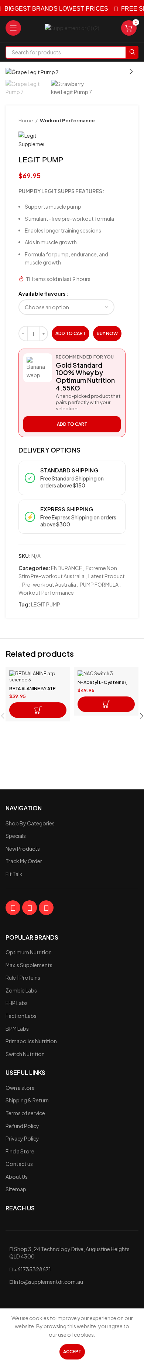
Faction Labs (21, 1015)
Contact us (19, 1163)
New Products (23, 848)
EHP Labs (17, 1003)
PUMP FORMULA (99, 584)
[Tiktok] (46, 907)
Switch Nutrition (25, 1054)
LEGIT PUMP (45, 604)
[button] (37, 710)
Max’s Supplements (29, 965)
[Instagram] (29, 907)
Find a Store (20, 1151)
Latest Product (106, 576)
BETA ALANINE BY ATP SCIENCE (32, 691)
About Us (17, 1176)
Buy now (107, 333)
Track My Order (24, 861)
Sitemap (16, 1189)
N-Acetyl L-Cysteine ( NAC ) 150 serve (102, 685)
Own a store (20, 1087)
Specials (16, 835)
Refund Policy (22, 1126)
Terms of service (25, 1113)
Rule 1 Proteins (23, 977)
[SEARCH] (132, 52)
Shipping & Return (27, 1100)
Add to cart (70, 333)
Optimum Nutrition (29, 952)
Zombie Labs (21, 990)
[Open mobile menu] (13, 28)
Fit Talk (14, 874)
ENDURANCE (66, 568)
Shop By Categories (30, 823)
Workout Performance (67, 120)
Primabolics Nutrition (31, 1041)
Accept (72, 1351)
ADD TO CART (72, 424)
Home (26, 120)
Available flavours (41, 293)
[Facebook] (13, 907)
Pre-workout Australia (49, 584)
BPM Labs (17, 1028)
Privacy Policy (22, 1138)
